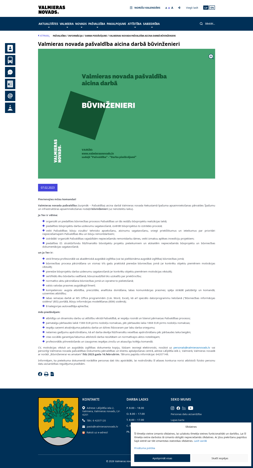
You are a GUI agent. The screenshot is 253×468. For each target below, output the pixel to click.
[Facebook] (41, 375)
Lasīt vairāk (200, 440)
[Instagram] (174, 408)
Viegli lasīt (192, 7)
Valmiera (67, 24)
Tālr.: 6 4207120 (96, 420)
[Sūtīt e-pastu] (84, 426)
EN (212, 7)
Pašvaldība (96, 24)
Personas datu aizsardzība (186, 414)
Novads (81, 24)
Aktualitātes (48, 24)
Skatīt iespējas (220, 458)
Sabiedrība (151, 24)
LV (206, 7)
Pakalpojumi (116, 24)
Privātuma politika (144, 448)
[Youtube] (192, 408)
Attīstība (134, 24)
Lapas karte (177, 420)
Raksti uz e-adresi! (97, 432)
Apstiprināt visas (162, 458)
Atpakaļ (45, 35)
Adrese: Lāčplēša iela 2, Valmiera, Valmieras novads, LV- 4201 (101, 411)
